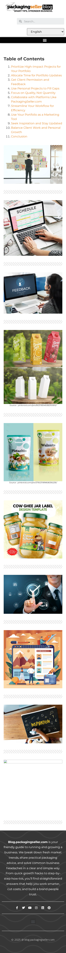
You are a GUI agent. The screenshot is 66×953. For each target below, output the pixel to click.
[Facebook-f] (17, 907)
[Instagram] (36, 907)
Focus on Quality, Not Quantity (33, 93)
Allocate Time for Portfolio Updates (36, 75)
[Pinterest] (49, 907)
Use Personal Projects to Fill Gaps (35, 88)
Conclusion (19, 136)
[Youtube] (29, 907)
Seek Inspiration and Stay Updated (36, 123)
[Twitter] (23, 907)
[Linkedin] (42, 907)
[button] (45, 40)
